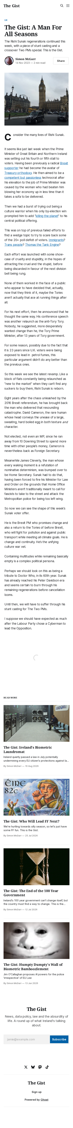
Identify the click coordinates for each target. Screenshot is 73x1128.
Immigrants (56, 240)
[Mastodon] (40, 1067)
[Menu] (68, 5)
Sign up (36, 1092)
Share (61, 61)
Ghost (44, 1099)
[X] (26, 1067)
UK (5, 20)
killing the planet (47, 216)
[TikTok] (47, 1067)
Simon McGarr (25, 59)
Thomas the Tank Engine (42, 244)
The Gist (11, 6)
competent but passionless (22, 177)
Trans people (13, 244)
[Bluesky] (33, 1067)
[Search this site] (62, 5)
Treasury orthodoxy (18, 173)
